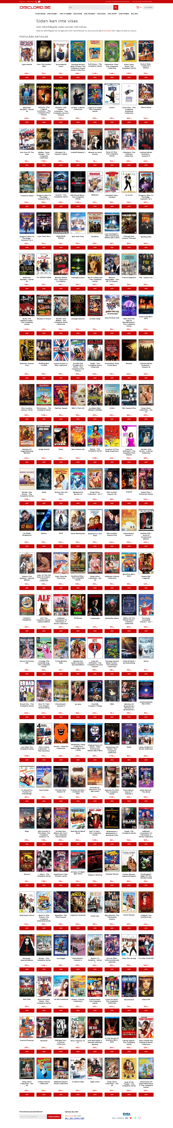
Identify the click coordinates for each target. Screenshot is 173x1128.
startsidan (107, 31)
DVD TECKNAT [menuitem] (89, 14)
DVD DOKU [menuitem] (101, 14)
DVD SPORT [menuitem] (112, 14)
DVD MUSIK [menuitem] (77, 14)
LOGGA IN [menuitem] (22, 1)
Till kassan (148, 7)
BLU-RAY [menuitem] (134, 14)
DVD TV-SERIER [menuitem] (65, 14)
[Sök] (115, 7)
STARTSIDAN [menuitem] (40, 14)
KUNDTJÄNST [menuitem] (30, 1)
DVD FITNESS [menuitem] (124, 14)
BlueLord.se (69, 1116)
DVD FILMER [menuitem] (52, 14)
